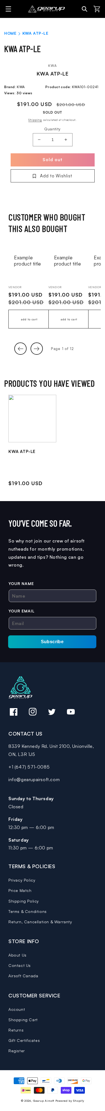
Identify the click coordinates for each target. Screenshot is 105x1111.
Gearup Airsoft (43, 1100)
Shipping (35, 119)
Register (16, 1050)
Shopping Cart (23, 1019)
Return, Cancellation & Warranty (40, 921)
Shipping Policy (23, 901)
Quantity (52, 128)
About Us (17, 955)
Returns (16, 1030)
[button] (9, 9)
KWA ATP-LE (22, 451)
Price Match (20, 890)
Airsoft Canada (23, 975)
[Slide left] (20, 348)
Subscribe (52, 641)
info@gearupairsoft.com (34, 779)
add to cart (29, 319)
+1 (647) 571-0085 (29, 767)
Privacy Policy (21, 880)
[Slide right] (37, 348)
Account (16, 1009)
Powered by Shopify (69, 1100)
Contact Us (19, 965)
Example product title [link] (27, 261)
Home (10, 33)
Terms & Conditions (27, 911)
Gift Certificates (24, 1040)
